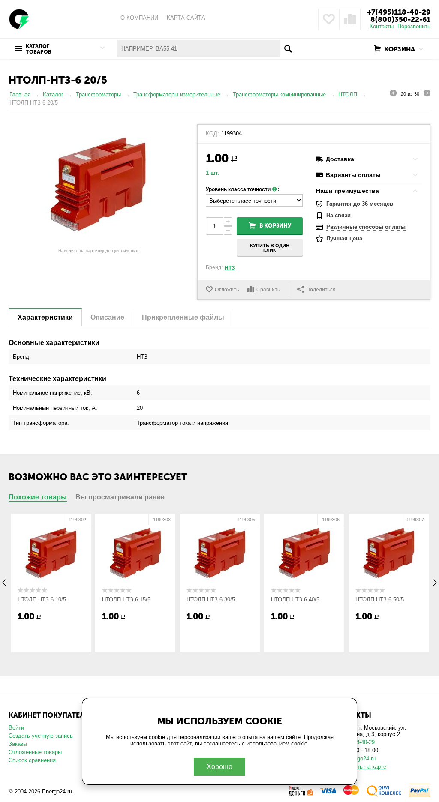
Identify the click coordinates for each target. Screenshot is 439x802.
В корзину (275, 225)
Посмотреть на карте (359, 766)
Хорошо (219, 766)
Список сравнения (32, 760)
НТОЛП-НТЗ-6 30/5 (210, 599)
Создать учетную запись (41, 736)
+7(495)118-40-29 (398, 12)
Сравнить (268, 290)
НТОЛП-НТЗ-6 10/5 (42, 599)
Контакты (382, 26)
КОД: (212, 134)
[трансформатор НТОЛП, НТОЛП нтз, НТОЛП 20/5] (98, 184)
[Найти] (288, 48)
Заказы (18, 744)
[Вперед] (427, 94)
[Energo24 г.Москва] (19, 18)
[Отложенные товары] (329, 19)
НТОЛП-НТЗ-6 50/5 (379, 599)
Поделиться (321, 290)
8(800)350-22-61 (400, 19)
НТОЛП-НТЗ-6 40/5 (295, 599)
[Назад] (393, 94)
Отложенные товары (35, 752)
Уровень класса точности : (242, 189)
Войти (16, 727)
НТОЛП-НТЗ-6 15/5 (126, 599)
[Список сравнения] (350, 19)
